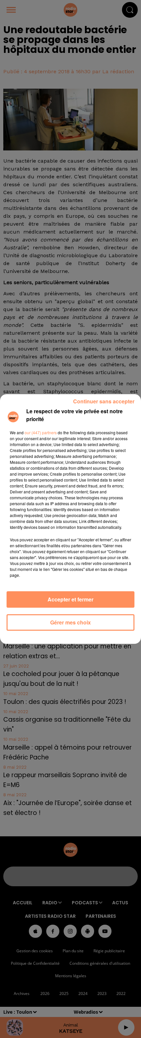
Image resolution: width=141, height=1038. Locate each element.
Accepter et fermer (70, 599)
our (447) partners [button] (41, 432)
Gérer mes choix (70, 622)
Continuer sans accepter (103, 401)
